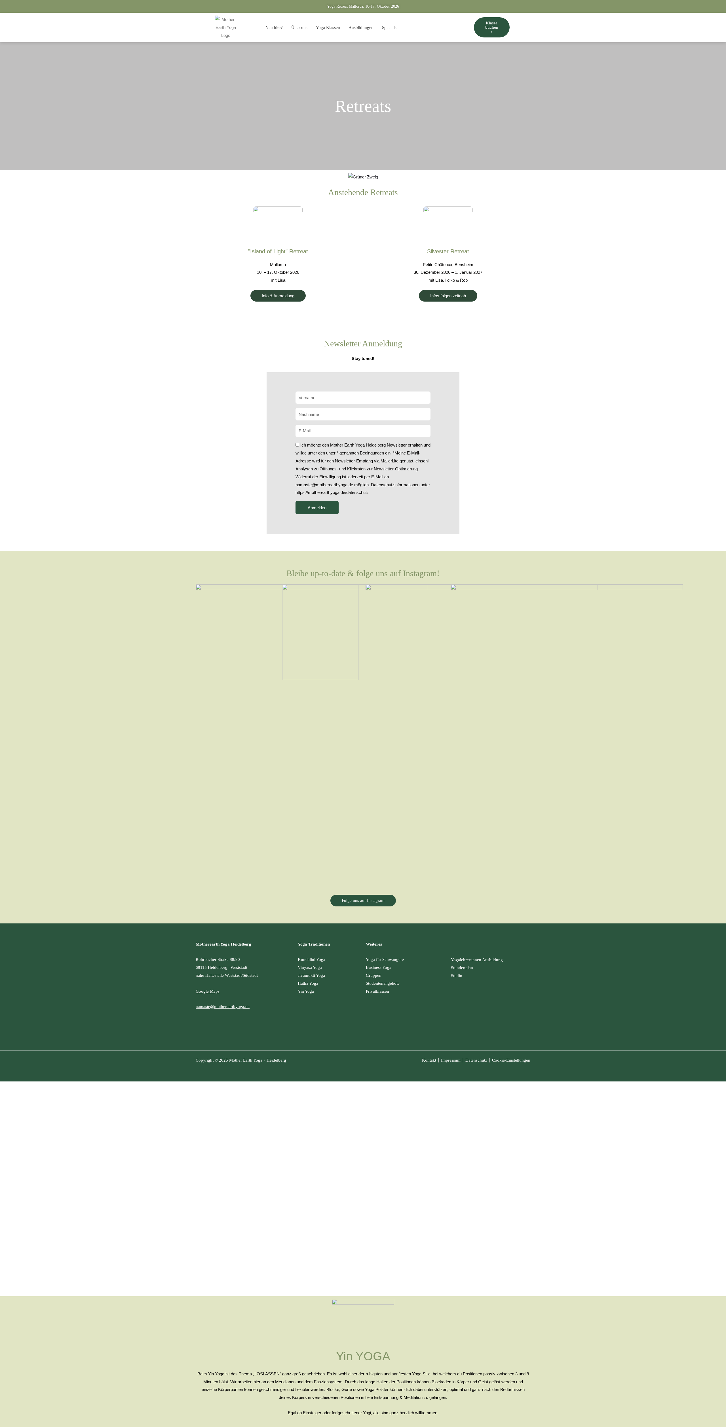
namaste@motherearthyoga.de (223, 1006)
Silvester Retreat (448, 251)
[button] (448, 296)
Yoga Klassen (328, 27)
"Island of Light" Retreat (278, 251)
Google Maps (208, 991)
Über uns (299, 27)
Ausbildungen (361, 27)
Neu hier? (274, 27)
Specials (389, 27)
